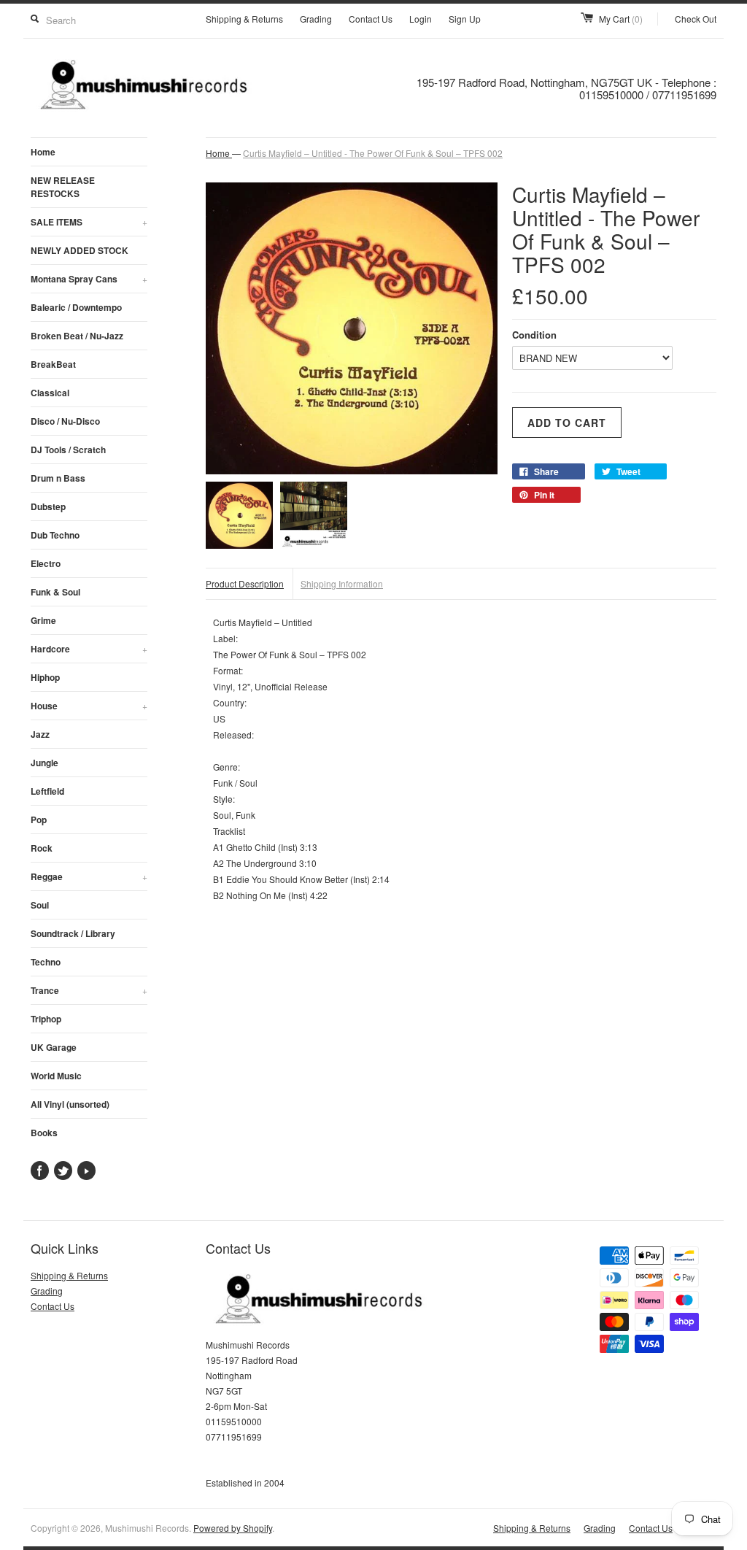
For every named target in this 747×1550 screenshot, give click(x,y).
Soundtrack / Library (73, 933)
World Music (56, 1075)
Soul (40, 904)
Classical (50, 392)
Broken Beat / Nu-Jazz (77, 335)
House (89, 705)
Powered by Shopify (232, 1528)
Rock (42, 848)
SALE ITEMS (89, 221)
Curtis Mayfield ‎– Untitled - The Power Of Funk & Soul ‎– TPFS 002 (373, 153)
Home (43, 151)
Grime (43, 620)
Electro (46, 563)
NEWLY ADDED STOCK (79, 250)
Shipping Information (342, 583)
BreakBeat (53, 364)
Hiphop (45, 677)
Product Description (245, 583)
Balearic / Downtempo (76, 307)
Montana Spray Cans (89, 278)
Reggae (89, 876)
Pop (39, 819)
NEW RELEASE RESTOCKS (63, 187)
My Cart (621, 18)
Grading (316, 18)
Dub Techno (55, 534)
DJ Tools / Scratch (68, 449)
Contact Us (370, 18)
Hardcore (89, 648)
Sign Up (465, 18)
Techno (46, 961)
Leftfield (47, 791)
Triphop (46, 1018)
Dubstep (48, 506)
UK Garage (54, 1047)
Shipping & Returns (244, 18)
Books (44, 1132)
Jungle (44, 762)
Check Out (695, 18)
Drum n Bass (58, 478)
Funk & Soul (55, 591)
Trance (89, 990)
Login (420, 18)
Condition (534, 335)
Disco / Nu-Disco (65, 421)
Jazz (40, 734)
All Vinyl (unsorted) (70, 1104)
